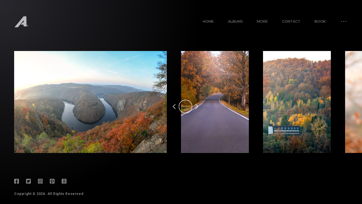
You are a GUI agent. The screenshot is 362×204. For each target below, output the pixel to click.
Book (320, 21)
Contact (291, 21)
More (262, 21)
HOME (208, 21)
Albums (235, 21)
